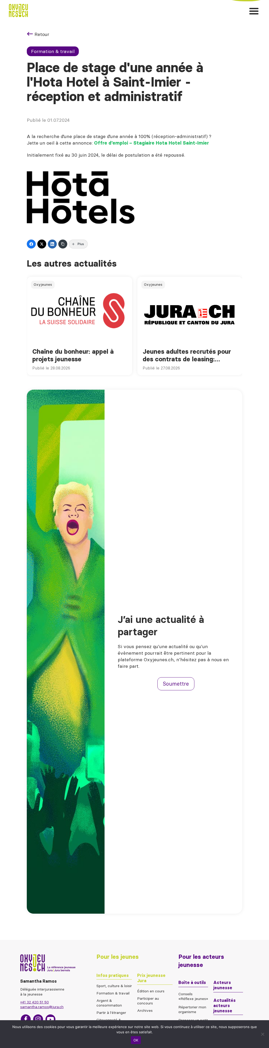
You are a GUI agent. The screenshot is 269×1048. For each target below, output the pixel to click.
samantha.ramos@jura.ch (42, 1006)
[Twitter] (41, 244)
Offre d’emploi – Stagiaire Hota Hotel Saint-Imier (151, 143)
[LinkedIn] (52, 244)
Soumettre (176, 683)
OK (135, 1040)
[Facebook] (31, 244)
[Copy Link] (62, 244)
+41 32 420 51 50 (34, 1002)
